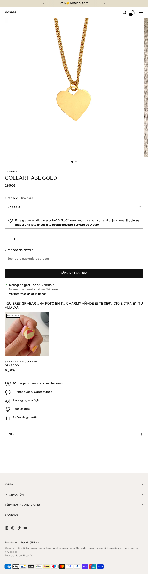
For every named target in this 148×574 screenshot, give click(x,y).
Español (9, 542)
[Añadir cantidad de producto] (20, 239)
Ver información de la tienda (27, 294)
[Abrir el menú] (141, 12)
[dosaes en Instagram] (7, 528)
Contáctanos (43, 392)
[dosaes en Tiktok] (19, 528)
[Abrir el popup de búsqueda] (125, 12)
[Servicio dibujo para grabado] (27, 334)
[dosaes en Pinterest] (13, 528)
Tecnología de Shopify (18, 555)
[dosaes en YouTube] (25, 528)
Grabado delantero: (19, 250)
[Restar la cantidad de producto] (8, 239)
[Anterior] (44, 3)
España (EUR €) (30, 542)
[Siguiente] (104, 3)
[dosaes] (10, 12)
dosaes (32, 548)
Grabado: (19, 198)
